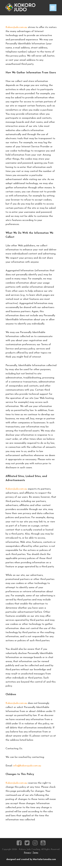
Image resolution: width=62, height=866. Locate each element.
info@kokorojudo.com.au (27, 765)
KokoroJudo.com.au (16, 27)
